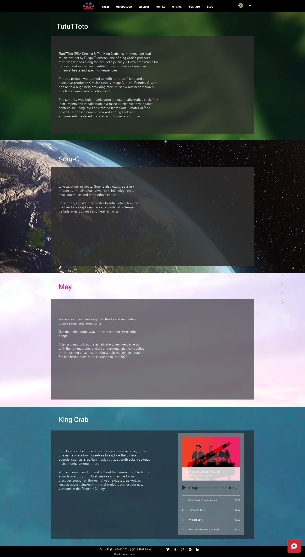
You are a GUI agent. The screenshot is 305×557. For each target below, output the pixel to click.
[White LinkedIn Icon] (197, 549)
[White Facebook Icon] (175, 549)
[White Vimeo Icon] (168, 549)
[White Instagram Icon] (183, 549)
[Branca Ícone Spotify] (190, 549)
